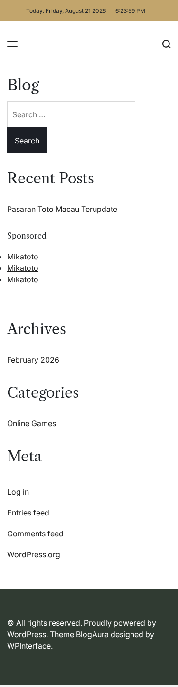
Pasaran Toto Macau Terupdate (62, 209)
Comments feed (35, 533)
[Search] (166, 44)
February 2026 (33, 359)
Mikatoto (22, 256)
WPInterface (29, 645)
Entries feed (28, 512)
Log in (18, 491)
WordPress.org (33, 554)
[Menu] (12, 44)
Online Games (31, 423)
